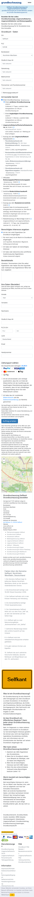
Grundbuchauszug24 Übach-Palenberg (18, 549)
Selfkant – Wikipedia (13, 545)
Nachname (5, 311)
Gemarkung (5, 68)
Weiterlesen (5, 895)
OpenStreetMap (23, 492)
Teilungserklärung (7, 860)
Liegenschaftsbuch (7, 855)
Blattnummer (5, 77)
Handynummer (6, 352)
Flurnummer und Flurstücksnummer (13, 85)
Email (3, 344)
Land (3, 336)
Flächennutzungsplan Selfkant (16, 532)
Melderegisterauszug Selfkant (16, 538)
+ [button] (4, 459)
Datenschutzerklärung (10, 400)
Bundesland (5, 52)
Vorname (4, 303)
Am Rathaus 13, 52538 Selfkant (12, 522)
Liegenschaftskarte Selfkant (15, 541)
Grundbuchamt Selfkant (14, 534)
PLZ (2, 43)
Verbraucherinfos (24, 860)
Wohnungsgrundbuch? (10, 93)
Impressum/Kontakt (8, 868)
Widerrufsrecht (8, 397)
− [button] (4, 461)
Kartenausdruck (13, 129)
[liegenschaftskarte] (13, 127)
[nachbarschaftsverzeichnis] (31, 219)
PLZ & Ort (4, 327)
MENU (29, 2)
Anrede (3, 294)
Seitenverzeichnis (7, 879)
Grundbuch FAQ (23, 847)
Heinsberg (6, 511)
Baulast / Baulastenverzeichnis (25, 851)
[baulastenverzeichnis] (9, 205)
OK (12, 895)
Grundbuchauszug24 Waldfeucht (16, 551)
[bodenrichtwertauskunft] (19, 193)
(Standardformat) (18, 170)
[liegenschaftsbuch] (14, 139)
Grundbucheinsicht (24, 862)
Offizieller (16, 180)
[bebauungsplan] (19, 182)
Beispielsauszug (25, 100)
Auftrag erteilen (9, 421)
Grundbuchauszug (7, 849)
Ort (2, 35)
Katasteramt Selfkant (13, 536)
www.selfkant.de (8, 526)
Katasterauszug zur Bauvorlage (16, 219)
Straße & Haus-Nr (7, 60)
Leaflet (16, 492)
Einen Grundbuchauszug (16, 100)
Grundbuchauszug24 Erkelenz (16, 554)
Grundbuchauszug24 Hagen (15, 547)
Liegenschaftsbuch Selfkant (15, 543)
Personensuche (6, 858)
